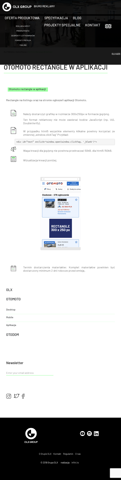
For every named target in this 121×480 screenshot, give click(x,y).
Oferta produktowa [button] (22, 18)
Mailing (23, 45)
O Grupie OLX (45, 454)
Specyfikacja (56, 18)
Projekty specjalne (62, 25)
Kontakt (92, 25)
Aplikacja (11, 325)
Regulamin (68, 454)
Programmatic (22, 31)
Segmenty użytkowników (23, 35)
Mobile (9, 317)
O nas (78, 454)
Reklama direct (23, 26)
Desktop (10, 309)
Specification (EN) (108, 26)
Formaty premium (23, 40)
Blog (77, 18)
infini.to (75, 462)
